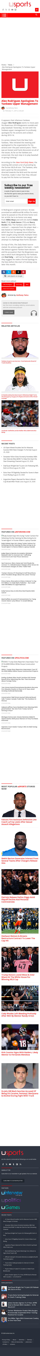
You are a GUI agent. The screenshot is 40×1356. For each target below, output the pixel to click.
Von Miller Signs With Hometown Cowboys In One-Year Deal (24, 1319)
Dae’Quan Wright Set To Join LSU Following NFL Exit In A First (24, 1288)
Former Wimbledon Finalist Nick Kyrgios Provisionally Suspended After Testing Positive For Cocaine (23, 1313)
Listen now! (9, 312)
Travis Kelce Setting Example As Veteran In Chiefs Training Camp (23, 1296)
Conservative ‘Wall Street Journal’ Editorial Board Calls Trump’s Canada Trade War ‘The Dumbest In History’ (18, 699)
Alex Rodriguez (7, 284)
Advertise (21, 1340)
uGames (12, 1344)
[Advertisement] (20, 42)
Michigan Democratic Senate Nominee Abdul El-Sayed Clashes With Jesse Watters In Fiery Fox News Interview (19, 718)
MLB (27, 284)
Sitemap (29, 1340)
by (11, 108)
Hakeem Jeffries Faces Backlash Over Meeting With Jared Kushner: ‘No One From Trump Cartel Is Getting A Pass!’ (19, 708)
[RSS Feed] (20, 1164)
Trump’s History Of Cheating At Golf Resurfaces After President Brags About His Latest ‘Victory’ (18, 574)
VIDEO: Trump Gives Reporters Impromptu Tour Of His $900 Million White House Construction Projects (19, 670)
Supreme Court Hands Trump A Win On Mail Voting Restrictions (19, 727)
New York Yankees (8, 289)
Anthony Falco (22, 295)
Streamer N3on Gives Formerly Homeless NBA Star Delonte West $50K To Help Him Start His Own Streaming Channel (20, 459)
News (10, 65)
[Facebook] (3, 9)
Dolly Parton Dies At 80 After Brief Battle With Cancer (18, 592)
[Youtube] (12, 9)
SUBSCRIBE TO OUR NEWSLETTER (13, 1180)
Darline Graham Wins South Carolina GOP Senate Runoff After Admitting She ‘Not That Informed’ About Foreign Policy (18, 679)
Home (3, 65)
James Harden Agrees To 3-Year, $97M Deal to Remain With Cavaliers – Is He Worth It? (22, 1305)
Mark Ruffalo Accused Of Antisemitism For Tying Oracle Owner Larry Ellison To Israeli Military (18, 600)
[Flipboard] (15, 9)
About (14, 1340)
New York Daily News (24, 162)
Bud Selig (19, 284)
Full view (34, 96)
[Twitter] (6, 9)
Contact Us (6, 1342)
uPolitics (5, 1344)
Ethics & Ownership (17, 1342)
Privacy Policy (6, 1340)
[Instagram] (9, 9)
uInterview (28, 1342)
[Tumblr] (13, 1164)
